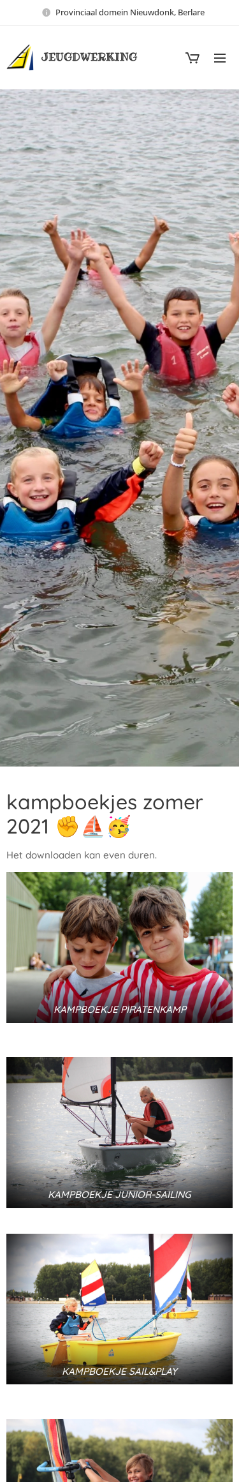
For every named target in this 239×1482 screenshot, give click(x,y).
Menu (220, 57)
